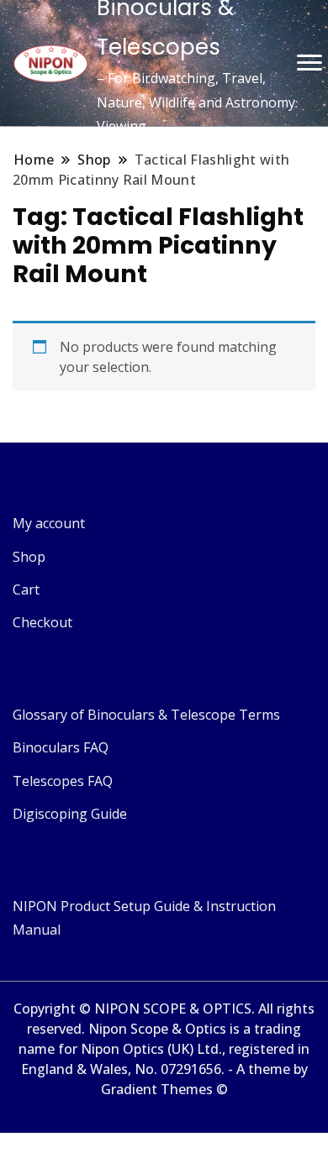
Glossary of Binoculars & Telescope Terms (146, 714)
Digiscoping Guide (70, 813)
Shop (29, 557)
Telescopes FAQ (63, 781)
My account (49, 523)
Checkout (42, 622)
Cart (26, 589)
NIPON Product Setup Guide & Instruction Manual (144, 918)
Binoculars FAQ (60, 747)
